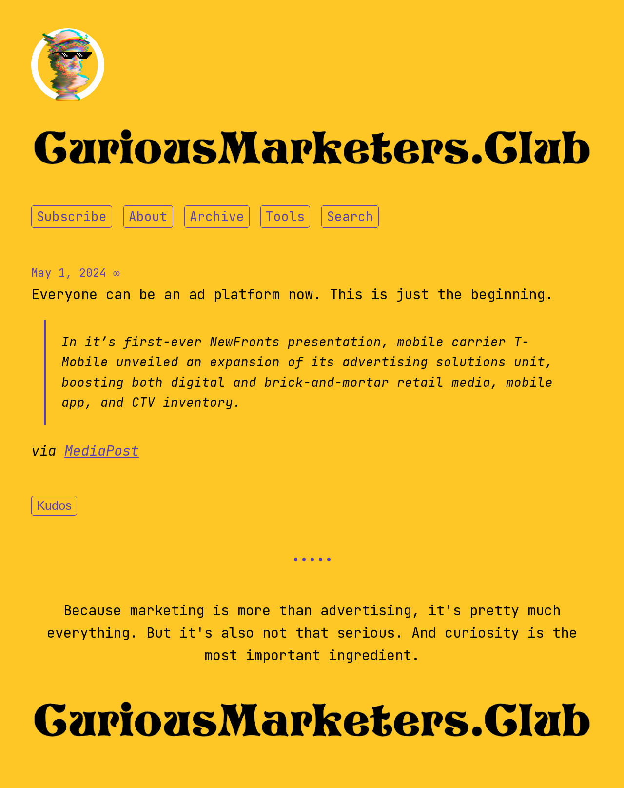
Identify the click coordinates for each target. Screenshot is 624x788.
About (148, 216)
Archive (217, 216)
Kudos (54, 505)
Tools (285, 216)
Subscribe (72, 216)
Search (350, 216)
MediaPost (101, 451)
